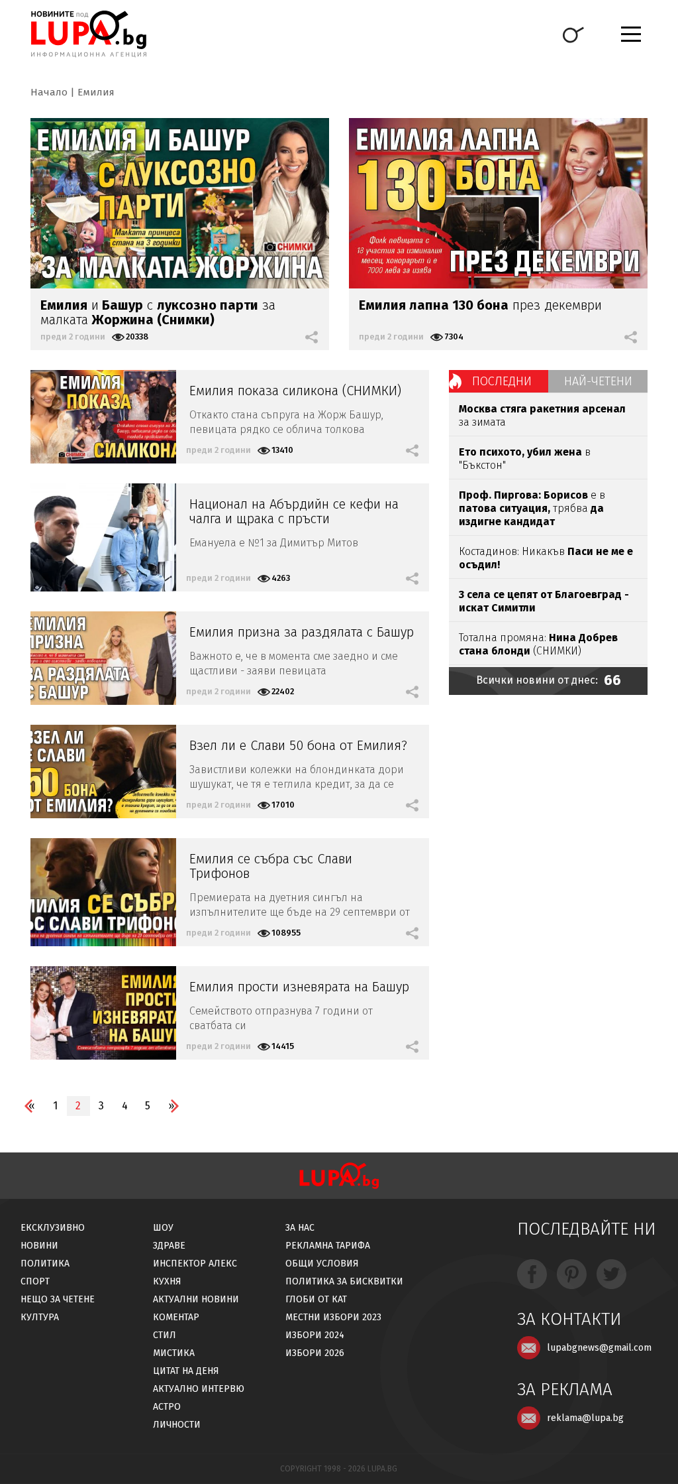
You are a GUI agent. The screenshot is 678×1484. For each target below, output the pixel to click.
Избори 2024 (314, 1335)
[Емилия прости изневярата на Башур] (103, 1013)
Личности (177, 1424)
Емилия (96, 92)
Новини (39, 1245)
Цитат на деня (186, 1371)
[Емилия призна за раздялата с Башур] (103, 658)
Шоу (163, 1227)
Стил (164, 1335)
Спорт (35, 1281)
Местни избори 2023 (333, 1317)
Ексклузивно (53, 1227)
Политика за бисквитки (344, 1281)
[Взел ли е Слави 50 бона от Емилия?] (103, 771)
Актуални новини (196, 1299)
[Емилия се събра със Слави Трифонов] (103, 892)
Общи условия (322, 1263)
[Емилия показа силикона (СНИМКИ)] (103, 417)
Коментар (176, 1317)
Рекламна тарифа (327, 1245)
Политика (45, 1263)
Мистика (174, 1353)
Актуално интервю (198, 1388)
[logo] (88, 34)
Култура (40, 1317)
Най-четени (598, 381)
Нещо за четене (58, 1299)
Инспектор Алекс (195, 1263)
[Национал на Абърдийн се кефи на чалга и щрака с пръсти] (103, 537)
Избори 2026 (314, 1353)
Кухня (167, 1281)
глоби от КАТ (316, 1299)
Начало (49, 92)
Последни (502, 381)
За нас (300, 1227)
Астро (167, 1406)
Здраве (169, 1245)
